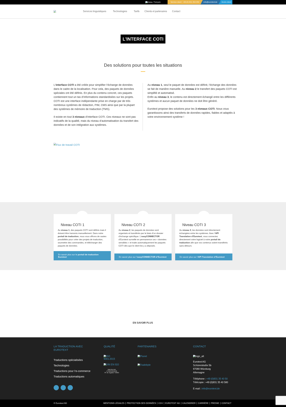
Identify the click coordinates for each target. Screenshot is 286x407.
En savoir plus (143, 323)
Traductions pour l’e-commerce (72, 371)
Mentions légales (113, 403)
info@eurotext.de (210, 2)
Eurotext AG (172, 403)
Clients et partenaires (155, 11)
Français (157, 2)
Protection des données (141, 403)
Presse (215, 403)
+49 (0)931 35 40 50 (217, 378)
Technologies (120, 11)
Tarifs (136, 11)
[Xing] (63, 387)
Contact (176, 11)
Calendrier (189, 403)
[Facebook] (56, 387)
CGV (160, 403)
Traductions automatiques (69, 376)
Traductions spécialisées (68, 360)
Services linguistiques (94, 11)
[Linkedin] (70, 387)
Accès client (226, 2)
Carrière (203, 403)
